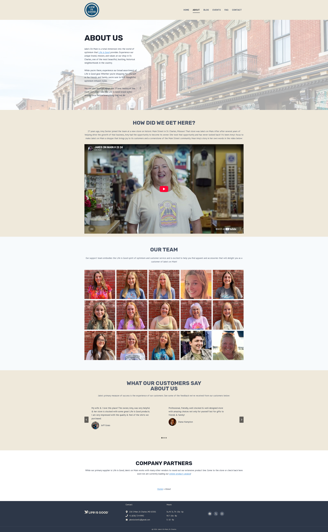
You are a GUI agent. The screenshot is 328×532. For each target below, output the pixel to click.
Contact (237, 10)
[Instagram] (222, 514)
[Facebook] (210, 514)
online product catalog (180, 473)
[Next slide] (241, 420)
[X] (216, 514)
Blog (206, 10)
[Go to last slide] (86, 420)
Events (217, 10)
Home (186, 10)
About (196, 10)
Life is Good (104, 52)
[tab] (162, 437)
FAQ (226, 10)
